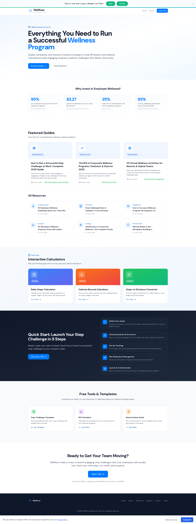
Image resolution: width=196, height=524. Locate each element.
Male (111, 4)
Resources (140, 501)
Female (122, 4)
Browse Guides (37, 66)
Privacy (158, 501)
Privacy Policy (62, 520)
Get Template (39, 427)
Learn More (85, 427)
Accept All (187, 520)
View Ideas (133, 427)
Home (144, 11)
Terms (165, 501)
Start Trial (162, 11)
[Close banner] (193, 3)
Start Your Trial (37, 356)
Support (149, 501)
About (151, 11)
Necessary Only (171, 520)
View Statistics (60, 66)
